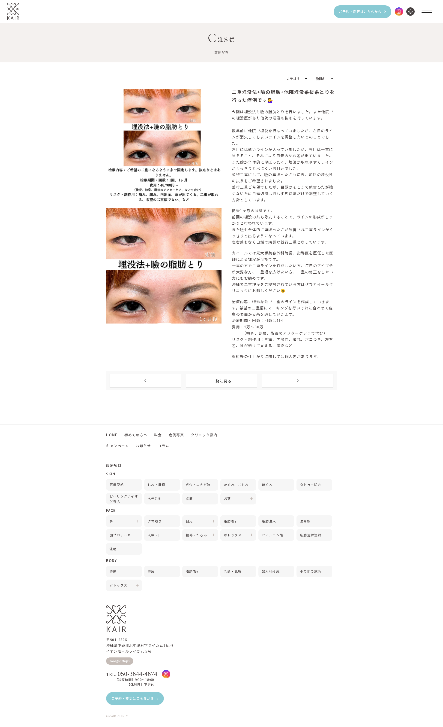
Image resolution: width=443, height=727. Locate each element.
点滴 (189, 498)
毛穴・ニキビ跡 (198, 484)
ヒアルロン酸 (272, 535)
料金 (158, 434)
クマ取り (155, 521)
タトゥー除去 (310, 484)
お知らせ (143, 445)
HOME (111, 434)
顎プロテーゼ (120, 535)
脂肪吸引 (231, 521)
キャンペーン (117, 445)
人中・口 (155, 535)
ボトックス (233, 535)
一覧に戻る (221, 381)
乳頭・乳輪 (233, 571)
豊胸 (113, 571)
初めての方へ (135, 434)
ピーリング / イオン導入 (124, 498)
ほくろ (267, 484)
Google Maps (120, 661)
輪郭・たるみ (196, 535)
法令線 (305, 521)
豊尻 (151, 571)
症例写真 (176, 434)
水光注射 (155, 498)
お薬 (227, 498)
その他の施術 (310, 571)
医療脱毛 (117, 484)
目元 (189, 521)
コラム (163, 445)
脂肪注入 (269, 521)
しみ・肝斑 (156, 484)
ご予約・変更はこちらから (360, 11)
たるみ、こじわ (236, 484)
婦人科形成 (271, 571)
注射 (113, 549)
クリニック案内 (204, 434)
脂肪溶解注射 (310, 535)
